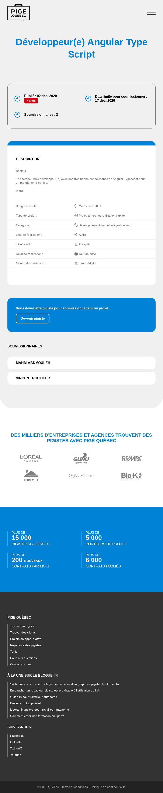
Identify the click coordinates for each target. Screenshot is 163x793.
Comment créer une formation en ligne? (37, 716)
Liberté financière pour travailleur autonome (39, 709)
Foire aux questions (23, 658)
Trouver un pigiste (22, 626)
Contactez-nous (20, 664)
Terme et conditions (75, 786)
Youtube (15, 754)
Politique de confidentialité (108, 786)
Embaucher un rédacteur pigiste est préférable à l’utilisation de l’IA (54, 690)
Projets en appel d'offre (25, 639)
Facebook (17, 735)
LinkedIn (16, 742)
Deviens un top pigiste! (25, 703)
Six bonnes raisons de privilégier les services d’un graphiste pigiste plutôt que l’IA (64, 684)
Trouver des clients (23, 632)
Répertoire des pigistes (25, 645)
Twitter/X (16, 748)
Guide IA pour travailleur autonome (33, 696)
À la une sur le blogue (30, 675)
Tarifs (13, 651)
